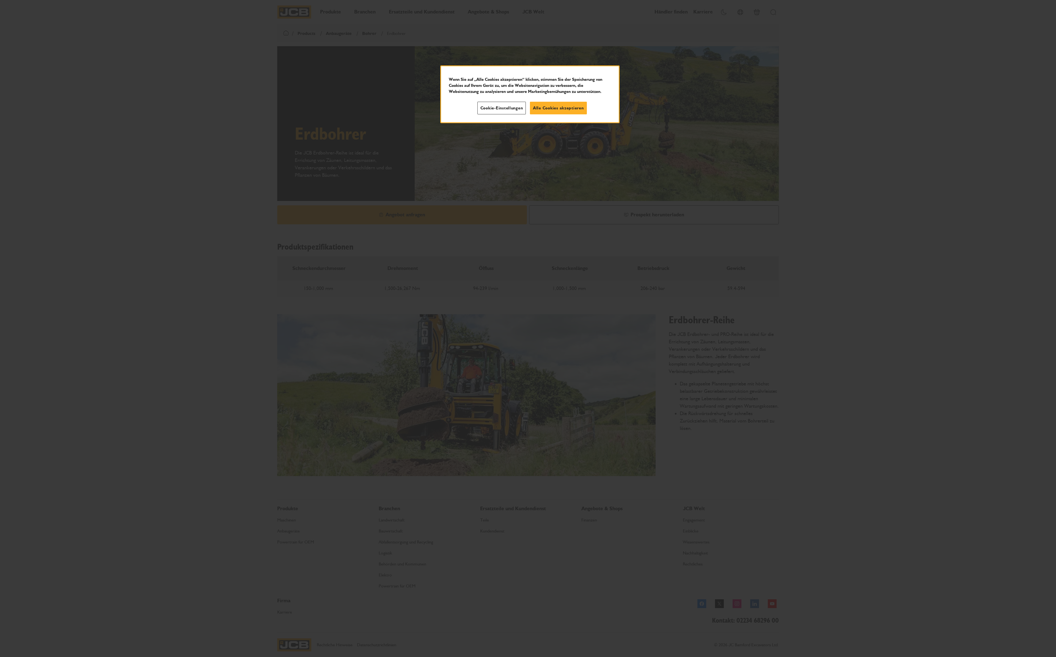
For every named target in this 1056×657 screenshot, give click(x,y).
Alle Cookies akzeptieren (558, 108)
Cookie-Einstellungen (501, 108)
